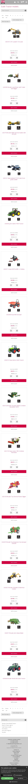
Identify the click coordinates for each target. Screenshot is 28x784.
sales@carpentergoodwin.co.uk (14, 743)
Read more (9, 772)
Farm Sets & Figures (6, 730)
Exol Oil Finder (16, 760)
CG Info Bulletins (16, 756)
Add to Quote (14, 65)
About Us (16, 754)
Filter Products (5, 10)
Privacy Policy (14, 764)
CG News (16, 758)
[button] (14, 782)
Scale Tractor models (6, 727)
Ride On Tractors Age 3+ (7, 725)
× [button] (26, 767)
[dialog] (14, 775)
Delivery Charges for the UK (14, 765)
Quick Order (16, 752)
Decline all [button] (20, 778)
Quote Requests (16, 751)
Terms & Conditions (14, 763)
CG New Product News (16, 755)
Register (16, 759)
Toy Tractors (4, 728)
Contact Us (16, 749)
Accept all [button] (7, 778)
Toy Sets (4, 732)
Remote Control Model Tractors (9, 723)
